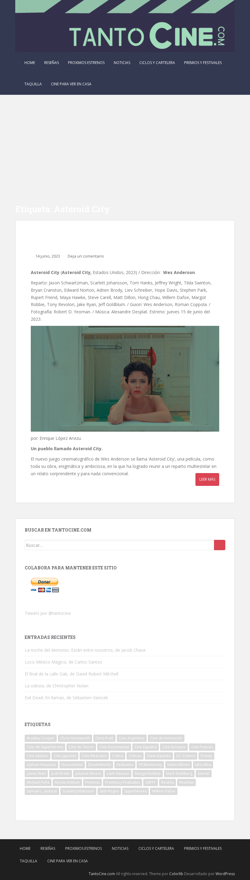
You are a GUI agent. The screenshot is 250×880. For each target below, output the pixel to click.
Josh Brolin (60, 773)
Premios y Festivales (122, 782)
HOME (29, 62)
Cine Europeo (174, 747)
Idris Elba (203, 764)
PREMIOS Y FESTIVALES (203, 62)
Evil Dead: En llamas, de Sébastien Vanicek (66, 697)
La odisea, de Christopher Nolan (56, 686)
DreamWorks (99, 764)
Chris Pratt (104, 738)
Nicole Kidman (67, 782)
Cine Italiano (37, 755)
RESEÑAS (51, 62)
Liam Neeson (118, 773)
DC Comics (185, 755)
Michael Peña (38, 782)
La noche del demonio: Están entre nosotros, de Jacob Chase (85, 650)
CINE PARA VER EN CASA (71, 84)
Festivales (124, 764)
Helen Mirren (178, 764)
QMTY (150, 782)
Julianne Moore (88, 773)
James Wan (36, 773)
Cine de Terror (81, 747)
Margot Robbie (148, 773)
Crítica (117, 755)
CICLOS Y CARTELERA (157, 62)
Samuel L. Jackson (42, 791)
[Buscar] (219, 545)
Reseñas (186, 782)
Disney (206, 755)
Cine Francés (202, 747)
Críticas (135, 755)
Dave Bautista (159, 755)
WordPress (225, 873)
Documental (72, 764)
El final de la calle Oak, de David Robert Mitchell (71, 674)
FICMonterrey (150, 764)
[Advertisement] (125, 140)
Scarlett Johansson (78, 791)
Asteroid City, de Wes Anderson (97, 238)
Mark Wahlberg (179, 773)
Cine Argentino (132, 738)
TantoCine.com (102, 873)
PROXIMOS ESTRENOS (86, 62)
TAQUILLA (33, 84)
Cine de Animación (166, 738)
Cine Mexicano (94, 755)
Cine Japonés (65, 755)
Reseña (167, 782)
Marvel (203, 773)
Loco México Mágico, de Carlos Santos (63, 662)
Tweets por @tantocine (48, 613)
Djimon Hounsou (41, 764)
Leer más (207, 479)
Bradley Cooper (41, 738)
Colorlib (176, 873)
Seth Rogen (109, 791)
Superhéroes (135, 791)
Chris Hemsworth (75, 738)
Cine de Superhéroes (45, 747)
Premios (92, 782)
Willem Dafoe (163, 791)
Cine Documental (114, 747)
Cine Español (145, 747)
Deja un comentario (86, 256)
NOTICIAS (122, 62)
